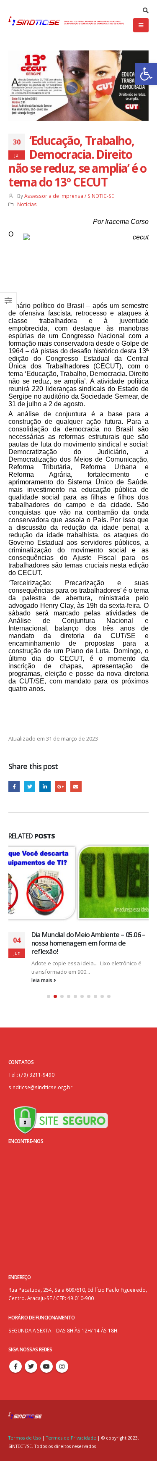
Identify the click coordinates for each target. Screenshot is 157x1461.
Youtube (46, 1365)
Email (76, 786)
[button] (146, 74)
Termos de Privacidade (71, 1437)
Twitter (29, 786)
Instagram (62, 1365)
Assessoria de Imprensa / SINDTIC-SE (69, 195)
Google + (60, 786)
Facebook (14, 786)
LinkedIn (45, 786)
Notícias (27, 204)
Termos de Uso (25, 1437)
